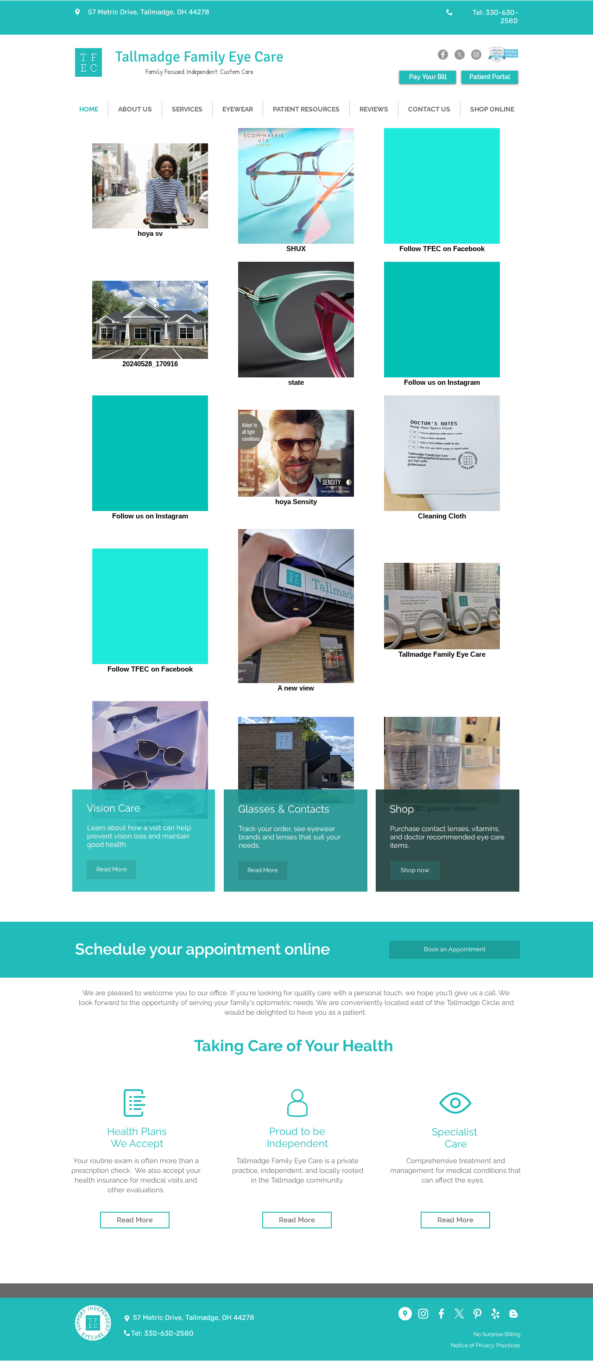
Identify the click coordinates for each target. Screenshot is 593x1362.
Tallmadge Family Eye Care (199, 57)
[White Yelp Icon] (495, 1313)
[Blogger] (513, 1313)
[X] (459, 54)
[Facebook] (443, 54)
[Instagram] (476, 54)
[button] (238, 109)
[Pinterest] (477, 1313)
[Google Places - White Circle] (405, 1313)
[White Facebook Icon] (441, 1313)
